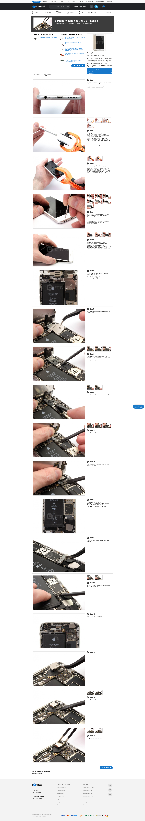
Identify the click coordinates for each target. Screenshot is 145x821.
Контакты (109, 1)
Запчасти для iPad (87, 790)
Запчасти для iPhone (88, 787)
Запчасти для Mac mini (89, 799)
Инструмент (94, 12)
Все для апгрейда (61, 787)
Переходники (60, 799)
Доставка (45, 1)
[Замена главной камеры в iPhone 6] (99, 42)
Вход (110, 6)
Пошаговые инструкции (94, 69)
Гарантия (53, 1)
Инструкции (89, 1)
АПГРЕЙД (80, 1)
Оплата (61, 1)
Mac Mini (71, 12)
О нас (67, 1)
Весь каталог (60, 804)
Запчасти (91, 71)
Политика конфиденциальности (39, 816)
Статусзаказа (137, 407)
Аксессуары (108, 12)
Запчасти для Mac (87, 793)
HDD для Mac (60, 796)
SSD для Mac (60, 793)
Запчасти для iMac (88, 796)
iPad (82, 12)
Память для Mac (61, 790)
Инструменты (86, 802)
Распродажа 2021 (61, 802)
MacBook (49, 12)
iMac (60, 12)
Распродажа (36, 1)
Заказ (73, 1)
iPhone (36, 12)
